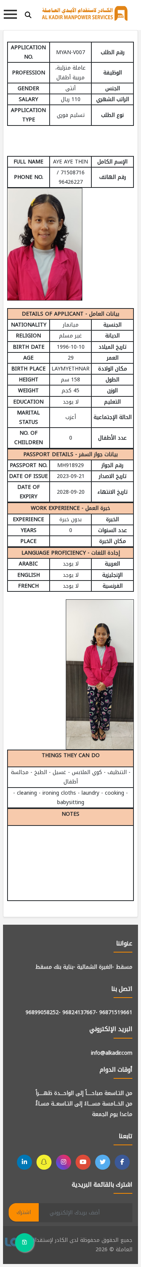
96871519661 (115, 1012)
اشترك (24, 1212)
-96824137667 (79, 1012)
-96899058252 (43, 1012)
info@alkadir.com (111, 1053)
